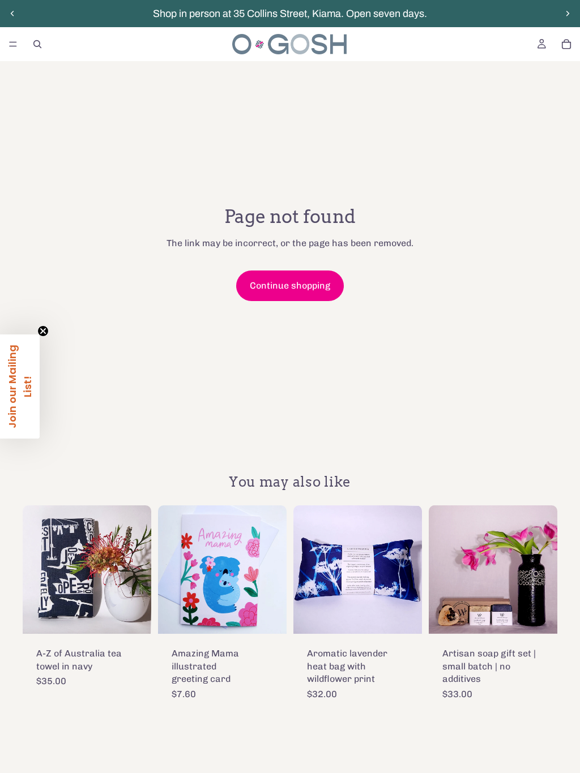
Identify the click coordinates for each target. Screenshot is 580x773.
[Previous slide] (12, 13)
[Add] (133, 617)
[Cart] (566, 44)
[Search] (37, 44)
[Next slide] (567, 13)
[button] (20, 386)
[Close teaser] (43, 331)
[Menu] (13, 44)
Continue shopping (290, 285)
